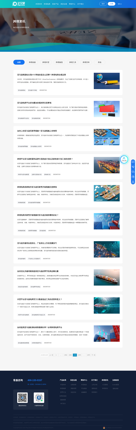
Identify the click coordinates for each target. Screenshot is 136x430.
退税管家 (63, 400)
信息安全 (73, 392)
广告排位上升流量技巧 (34, 258)
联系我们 (94, 392)
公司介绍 (94, 384)
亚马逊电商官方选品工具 (38, 315)
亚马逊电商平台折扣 (23, 118)
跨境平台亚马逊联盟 (23, 174)
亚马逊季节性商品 (35, 286)
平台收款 (84, 388)
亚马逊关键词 (21, 258)
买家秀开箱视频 (32, 230)
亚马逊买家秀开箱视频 (34, 202)
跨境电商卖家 (21, 202)
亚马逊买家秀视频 (23, 146)
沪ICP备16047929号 (47, 427)
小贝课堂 (105, 384)
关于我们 (80, 4)
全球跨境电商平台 (36, 343)
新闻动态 (94, 388)
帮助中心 (72, 4)
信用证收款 (63, 396)
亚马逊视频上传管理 (36, 146)
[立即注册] (133, 182)
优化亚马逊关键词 (23, 286)
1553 (70, 355)
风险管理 (73, 388)
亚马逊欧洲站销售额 (23, 343)
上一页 (51, 355)
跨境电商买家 (21, 230)
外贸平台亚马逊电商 (23, 315)
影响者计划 (47, 174)
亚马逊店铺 (43, 230)
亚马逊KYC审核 (32, 90)
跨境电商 (47, 4)
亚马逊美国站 (21, 90)
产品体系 (63, 380)
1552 (65, 355)
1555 (79, 355)
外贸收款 (84, 384)
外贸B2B (39, 4)
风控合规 (64, 4)
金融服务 (84, 392)
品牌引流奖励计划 (36, 174)
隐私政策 (115, 388)
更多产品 (55, 4)
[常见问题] (133, 177)
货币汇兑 (63, 392)
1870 (88, 355)
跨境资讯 (105, 380)
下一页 (93, 355)
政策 (115, 384)
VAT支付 (63, 403)
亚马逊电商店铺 (36, 118)
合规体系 (73, 384)
